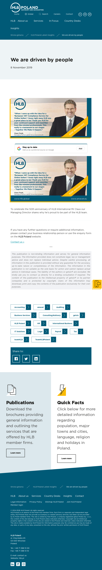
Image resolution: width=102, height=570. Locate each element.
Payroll (58, 331)
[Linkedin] (12, 564)
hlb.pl (21, 558)
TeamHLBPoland (42, 340)
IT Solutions (19, 331)
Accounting (19, 307)
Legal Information (18, 502)
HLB (13, 21)
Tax (75, 331)
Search (45, 14)
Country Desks (72, 21)
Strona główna (17, 35)
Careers (57, 14)
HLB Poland (19, 323)
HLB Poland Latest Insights (42, 35)
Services (38, 21)
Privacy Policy (35, 502)
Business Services (22, 315)
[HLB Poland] (27, 7)
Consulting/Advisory (52, 315)
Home (16, 14)
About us (23, 21)
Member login (17, 505)
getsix (76, 315)
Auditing (60, 307)
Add (80, 148)
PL (80, 14)
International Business (62, 323)
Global (30, 14)
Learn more (15, 453)
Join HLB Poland (74, 502)
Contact (69, 14)
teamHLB (18, 340)
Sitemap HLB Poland (54, 502)
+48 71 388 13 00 (22, 548)
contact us (21, 555)
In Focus (53, 21)
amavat (40, 307)
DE (90, 14)
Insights (15, 28)
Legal (40, 331)
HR (38, 323)
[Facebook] (18, 564)
